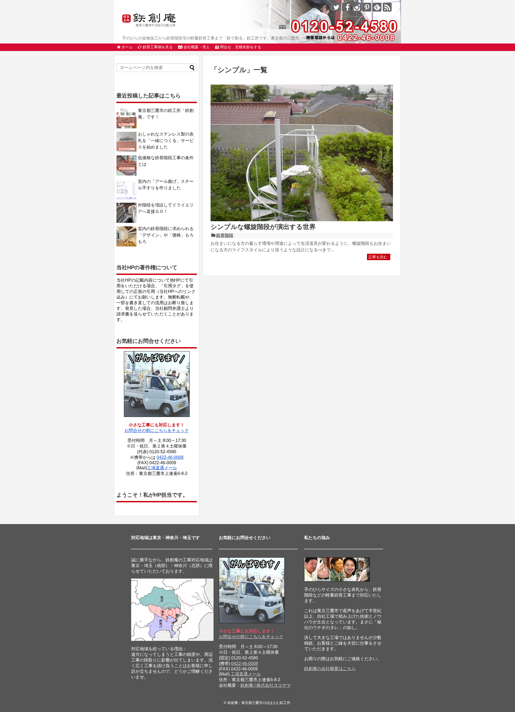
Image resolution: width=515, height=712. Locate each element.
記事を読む (378, 257)
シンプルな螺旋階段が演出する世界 (263, 226)
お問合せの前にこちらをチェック (156, 430)
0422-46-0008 (170, 457)
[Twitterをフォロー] (336, 7)
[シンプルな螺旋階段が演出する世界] (302, 220)
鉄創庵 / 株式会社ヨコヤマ (265, 685)
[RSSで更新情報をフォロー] (387, 7)
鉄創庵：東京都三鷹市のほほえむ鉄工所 (258, 703)
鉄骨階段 (224, 235)
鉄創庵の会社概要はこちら (330, 668)
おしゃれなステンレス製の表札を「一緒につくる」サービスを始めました (166, 140)
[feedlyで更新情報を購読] (377, 7)
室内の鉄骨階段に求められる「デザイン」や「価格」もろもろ (166, 235)
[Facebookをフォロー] (346, 7)
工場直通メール (162, 468)
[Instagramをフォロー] (356, 7)
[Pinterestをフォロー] (366, 7)
